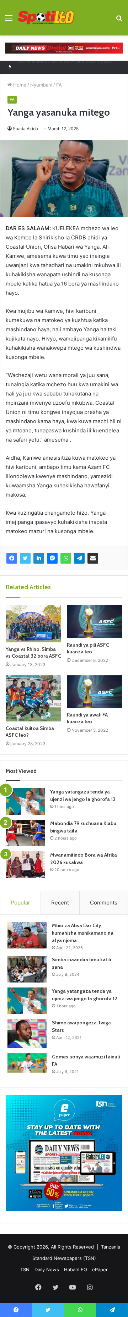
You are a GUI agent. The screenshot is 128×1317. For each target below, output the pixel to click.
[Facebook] (11, 558)
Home (19, 85)
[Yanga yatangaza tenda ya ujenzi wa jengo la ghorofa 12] (25, 801)
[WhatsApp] (65, 558)
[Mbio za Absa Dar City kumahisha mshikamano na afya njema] (27, 935)
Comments (103, 902)
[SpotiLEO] (46, 18)
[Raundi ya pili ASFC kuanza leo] (94, 621)
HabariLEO (75, 1269)
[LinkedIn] (38, 558)
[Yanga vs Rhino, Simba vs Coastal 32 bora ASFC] (33, 623)
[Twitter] (25, 558)
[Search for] (119, 20)
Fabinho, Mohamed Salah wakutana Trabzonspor (72, 67)
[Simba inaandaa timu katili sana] (27, 969)
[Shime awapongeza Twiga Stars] (27, 1033)
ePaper (100, 1269)
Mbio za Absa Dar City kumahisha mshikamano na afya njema (82, 933)
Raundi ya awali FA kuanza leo (87, 718)
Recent (60, 902)
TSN (25, 1269)
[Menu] (8, 20)
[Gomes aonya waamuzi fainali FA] (27, 1063)
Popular (20, 902)
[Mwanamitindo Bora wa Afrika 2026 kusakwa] (25, 864)
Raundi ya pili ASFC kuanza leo (88, 648)
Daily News (46, 1269)
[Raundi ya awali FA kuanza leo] (94, 691)
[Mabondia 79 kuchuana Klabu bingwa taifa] (25, 833)
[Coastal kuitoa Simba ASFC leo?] (33, 698)
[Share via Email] (92, 558)
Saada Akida (25, 128)
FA (59, 85)
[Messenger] (52, 558)
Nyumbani (41, 85)
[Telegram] (79, 558)
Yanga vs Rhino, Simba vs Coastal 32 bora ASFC (33, 652)
